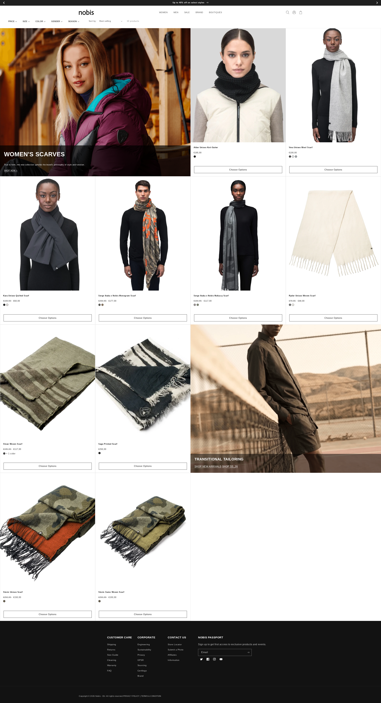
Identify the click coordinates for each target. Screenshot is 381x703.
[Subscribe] (248, 652)
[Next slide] (377, 3)
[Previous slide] (4, 3)
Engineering (144, 644)
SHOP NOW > (10, 170)
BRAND (199, 12)
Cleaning (111, 660)
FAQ (109, 670)
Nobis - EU (100, 696)
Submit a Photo (175, 649)
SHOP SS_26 (230, 466)
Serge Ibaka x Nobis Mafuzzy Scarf (211, 296)
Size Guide (112, 655)
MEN (176, 12)
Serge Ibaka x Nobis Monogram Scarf (117, 296)
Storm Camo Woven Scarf (111, 592)
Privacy (141, 655)
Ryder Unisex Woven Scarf (302, 296)
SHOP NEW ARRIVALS (208, 466)
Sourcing (142, 665)
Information (173, 660)
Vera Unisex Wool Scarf (300, 147)
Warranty (111, 665)
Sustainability (144, 649)
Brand (141, 676)
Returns (111, 649)
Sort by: (92, 21)
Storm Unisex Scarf (13, 592)
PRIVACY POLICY (131, 696)
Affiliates (172, 655)
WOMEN (163, 12)
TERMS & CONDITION (151, 696)
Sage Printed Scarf (107, 444)
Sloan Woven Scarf (12, 444)
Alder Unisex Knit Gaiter (206, 147)
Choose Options (238, 169)
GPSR (141, 660)
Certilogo (142, 670)
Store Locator (175, 644)
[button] (164, 12)
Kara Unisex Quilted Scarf (16, 296)
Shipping (111, 644)
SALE (187, 12)
